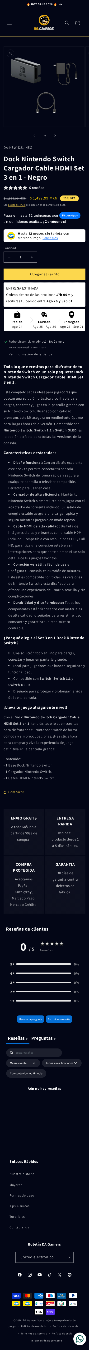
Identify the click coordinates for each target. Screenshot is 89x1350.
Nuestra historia (21, 1174)
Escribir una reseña (59, 1019)
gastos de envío (17, 204)
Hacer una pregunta (30, 1019)
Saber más (50, 238)
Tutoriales (17, 1216)
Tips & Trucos (19, 1206)
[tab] (43, 1038)
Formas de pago (21, 1195)
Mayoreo (16, 1185)
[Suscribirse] (68, 1257)
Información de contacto (46, 1340)
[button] (9, 23)
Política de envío (62, 1333)
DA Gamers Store (33, 1320)
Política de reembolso (34, 1326)
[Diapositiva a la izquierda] (34, 135)
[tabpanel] (44, 1094)
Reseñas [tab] (18, 1038)
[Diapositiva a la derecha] (55, 135)
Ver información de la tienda (30, 354)
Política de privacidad (66, 1326)
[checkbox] (26, 1073)
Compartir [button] (16, 792)
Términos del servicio (34, 1333)
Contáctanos (19, 1227)
